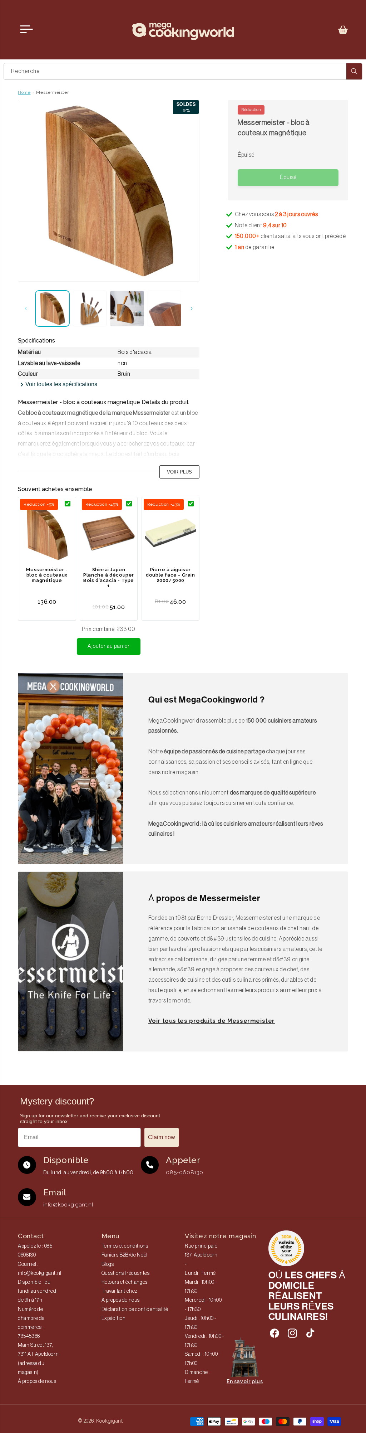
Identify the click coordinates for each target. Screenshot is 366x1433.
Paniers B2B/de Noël (125, 1255)
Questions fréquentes (126, 1273)
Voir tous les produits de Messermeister (211, 1020)
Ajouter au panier (109, 646)
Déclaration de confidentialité (135, 1309)
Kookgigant (109, 1421)
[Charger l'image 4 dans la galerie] (165, 308)
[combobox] (183, 71)
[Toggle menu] (26, 29)
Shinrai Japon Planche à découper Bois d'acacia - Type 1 (108, 577)
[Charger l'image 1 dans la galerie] (52, 308)
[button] (343, 29)
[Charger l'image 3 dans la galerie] (127, 308)
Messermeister (52, 92)
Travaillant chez (120, 1291)
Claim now (161, 1137)
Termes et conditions (125, 1246)
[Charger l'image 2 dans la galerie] (90, 308)
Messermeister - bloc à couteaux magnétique (47, 575)
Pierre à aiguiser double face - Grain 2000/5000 (170, 575)
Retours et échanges (125, 1282)
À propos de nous (37, 1381)
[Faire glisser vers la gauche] (26, 308)
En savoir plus (245, 1381)
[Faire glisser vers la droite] (191, 308)
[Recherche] (354, 71)
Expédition (114, 1318)
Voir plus (179, 472)
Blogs (108, 1264)
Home (24, 92)
